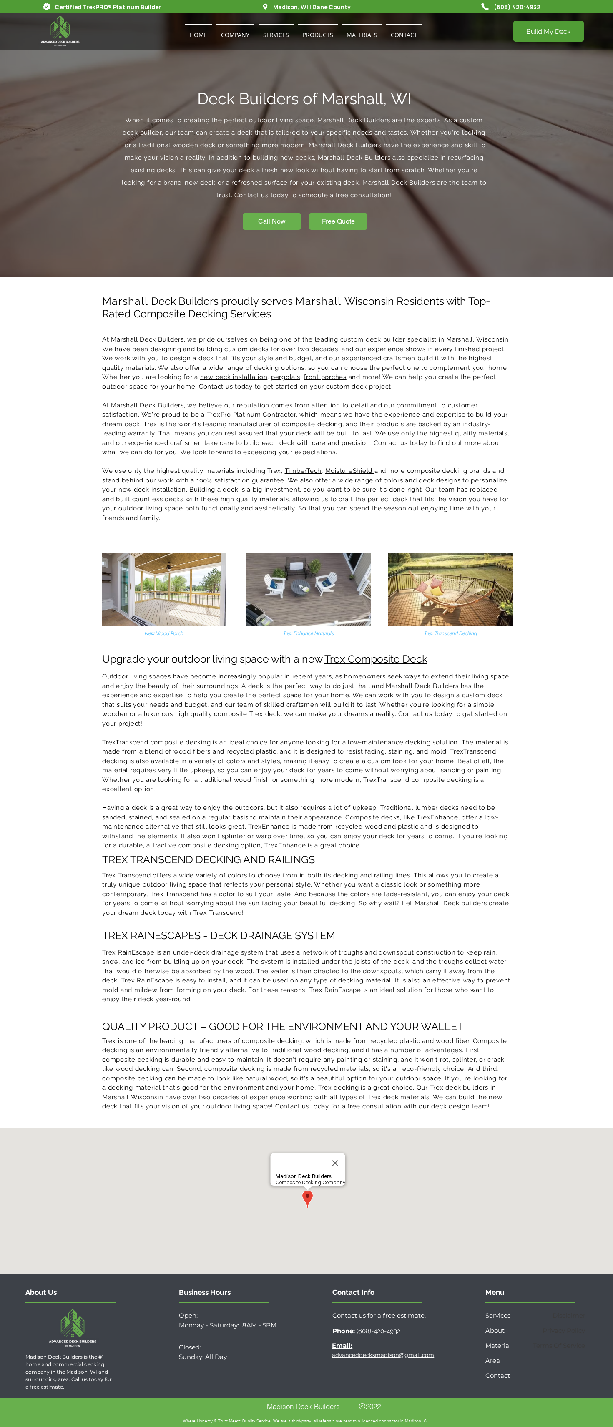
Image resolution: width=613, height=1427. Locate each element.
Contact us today (303, 1106)
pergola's (285, 377)
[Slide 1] (306, 256)
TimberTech (303, 471)
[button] (235, 31)
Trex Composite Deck (375, 659)
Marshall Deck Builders (147, 339)
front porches (325, 377)
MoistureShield (349, 471)
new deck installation (234, 377)
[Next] (566, 145)
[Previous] (47, 145)
